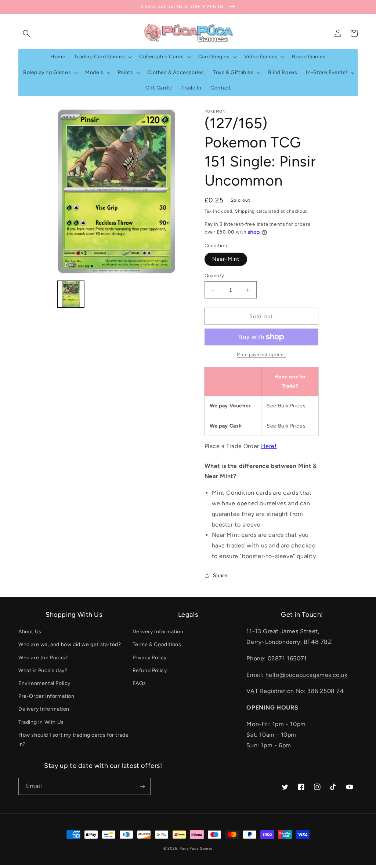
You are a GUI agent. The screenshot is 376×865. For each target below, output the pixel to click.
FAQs (139, 683)
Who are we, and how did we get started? (69, 644)
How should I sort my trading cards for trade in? (73, 739)
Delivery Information (43, 709)
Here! (269, 446)
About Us (29, 631)
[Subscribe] (142, 786)
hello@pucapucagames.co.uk (306, 674)
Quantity (214, 275)
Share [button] (220, 575)
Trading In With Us (41, 722)
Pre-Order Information (46, 696)
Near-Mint (225, 259)
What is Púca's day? (42, 670)
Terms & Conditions (157, 644)
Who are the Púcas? (43, 658)
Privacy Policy (150, 658)
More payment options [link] (261, 354)
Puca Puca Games (196, 848)
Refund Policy (150, 670)
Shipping (245, 211)
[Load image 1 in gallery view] (71, 294)
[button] (26, 33)
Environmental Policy (44, 683)
